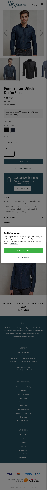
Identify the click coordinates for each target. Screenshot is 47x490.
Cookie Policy (14, 243)
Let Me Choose (23, 257)
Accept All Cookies (23, 250)
